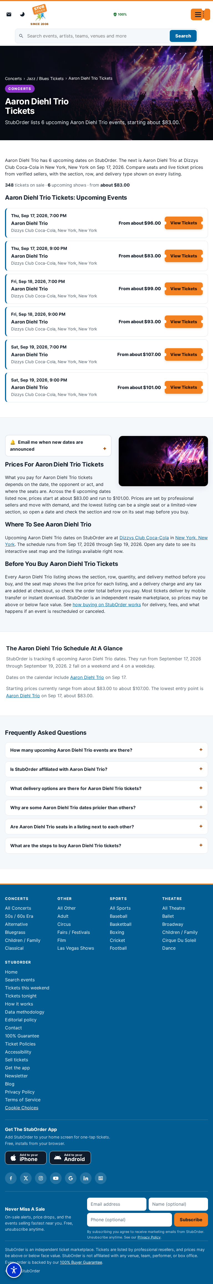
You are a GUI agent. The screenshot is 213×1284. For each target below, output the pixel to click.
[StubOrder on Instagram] (41, 1178)
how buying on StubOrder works (107, 604)
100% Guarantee (22, 1036)
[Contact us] (9, 14)
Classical (14, 948)
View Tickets (183, 222)
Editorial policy (21, 1019)
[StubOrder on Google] (71, 1178)
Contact (13, 1027)
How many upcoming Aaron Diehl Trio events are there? (71, 750)
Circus (64, 924)
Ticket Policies (20, 1044)
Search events (20, 979)
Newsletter (16, 1076)
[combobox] (106, 36)
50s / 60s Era (19, 916)
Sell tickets (16, 1059)
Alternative (16, 924)
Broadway (172, 924)
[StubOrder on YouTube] (56, 1178)
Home (11, 972)
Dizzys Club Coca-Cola (144, 537)
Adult (63, 916)
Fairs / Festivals (73, 932)
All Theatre (173, 908)
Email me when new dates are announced (46, 445)
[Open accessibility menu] (14, 1270)
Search (183, 36)
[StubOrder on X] (26, 1178)
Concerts (13, 78)
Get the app (17, 1067)
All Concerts (18, 908)
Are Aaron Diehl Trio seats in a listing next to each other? (72, 826)
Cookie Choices (21, 1107)
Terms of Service (22, 1099)
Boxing (117, 932)
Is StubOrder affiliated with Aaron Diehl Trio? (58, 769)
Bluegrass (15, 932)
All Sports (120, 908)
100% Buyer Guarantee (81, 1262)
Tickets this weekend (27, 987)
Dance (169, 948)
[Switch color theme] (23, 14)
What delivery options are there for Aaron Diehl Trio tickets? (75, 788)
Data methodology (24, 1012)
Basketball (120, 924)
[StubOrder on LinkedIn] (86, 1178)
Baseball (118, 916)
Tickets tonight (21, 996)
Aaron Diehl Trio (29, 223)
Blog (9, 1084)
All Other (66, 908)
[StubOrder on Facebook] (11, 1178)
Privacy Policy (20, 1092)
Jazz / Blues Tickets (45, 78)
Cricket (117, 940)
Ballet (168, 916)
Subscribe (191, 1219)
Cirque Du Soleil (179, 940)
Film (61, 940)
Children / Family (22, 940)
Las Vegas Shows (75, 948)
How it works (19, 1004)
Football (118, 948)
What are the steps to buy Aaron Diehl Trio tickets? (65, 845)
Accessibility (18, 1052)
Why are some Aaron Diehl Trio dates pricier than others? (73, 807)
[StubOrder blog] (100, 1178)
